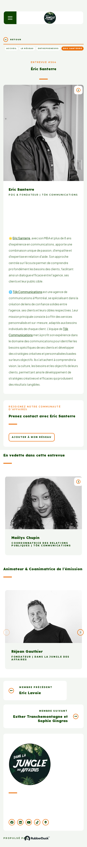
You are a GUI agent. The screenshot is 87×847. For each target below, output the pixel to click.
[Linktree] (45, 822)
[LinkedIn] (20, 822)
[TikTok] (37, 822)
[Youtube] (29, 822)
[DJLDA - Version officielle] (50, 17)
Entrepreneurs (48, 48)
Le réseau (27, 48)
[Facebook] (12, 822)
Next (80, 632)
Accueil (11, 48)
